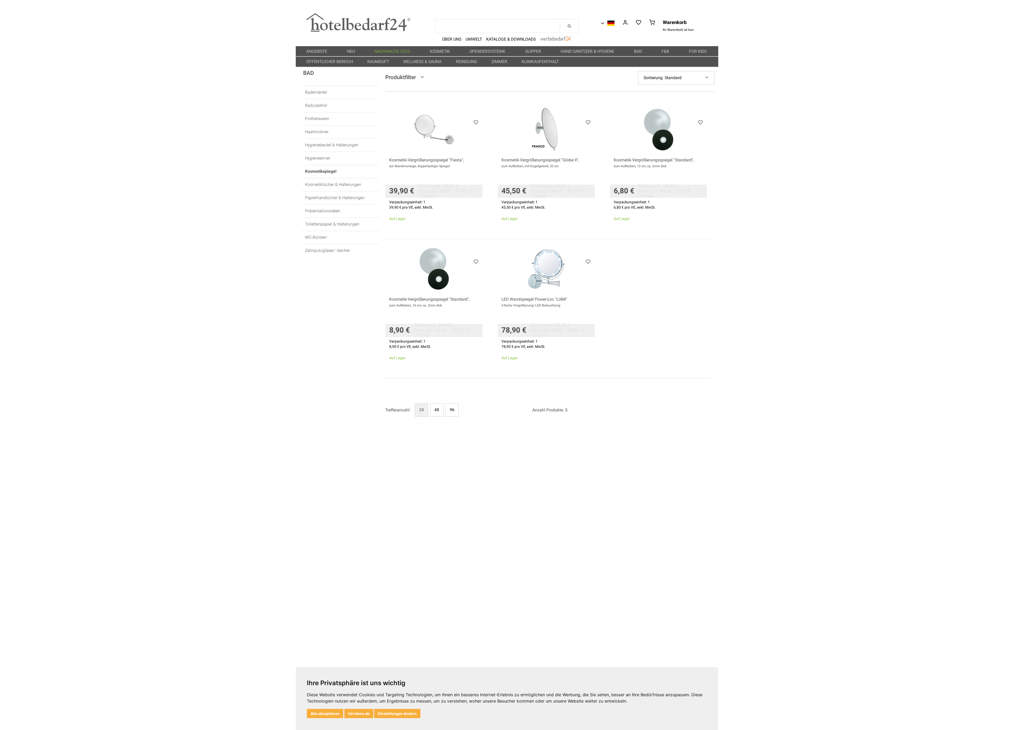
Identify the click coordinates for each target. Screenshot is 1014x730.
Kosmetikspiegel (320, 172)
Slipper (533, 51)
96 (452, 410)
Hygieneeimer (317, 158)
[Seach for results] (569, 26)
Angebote (317, 51)
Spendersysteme (488, 51)
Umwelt (474, 39)
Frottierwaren (317, 119)
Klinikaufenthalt (541, 61)
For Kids (698, 51)
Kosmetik (440, 51)
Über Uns (451, 39)
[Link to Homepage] (358, 30)
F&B (665, 51)
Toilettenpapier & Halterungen (332, 224)
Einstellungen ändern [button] (397, 713)
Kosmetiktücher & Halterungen (333, 185)
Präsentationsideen (322, 211)
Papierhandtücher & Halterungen (335, 198)
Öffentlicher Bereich (330, 61)
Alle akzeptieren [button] (325, 713)
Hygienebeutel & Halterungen (331, 145)
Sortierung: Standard (663, 78)
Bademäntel (316, 92)
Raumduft (378, 61)
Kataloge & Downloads (511, 39)
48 (436, 410)
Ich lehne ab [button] (359, 713)
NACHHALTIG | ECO (392, 51)
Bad (638, 51)
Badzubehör (316, 106)
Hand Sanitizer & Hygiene (588, 51)
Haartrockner (316, 132)
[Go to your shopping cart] (652, 23)
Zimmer (499, 61)
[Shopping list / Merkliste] (638, 23)
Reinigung (467, 61)
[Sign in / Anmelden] (625, 23)
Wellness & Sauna (423, 61)
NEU (351, 51)
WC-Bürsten (316, 237)
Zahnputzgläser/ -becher (327, 251)
